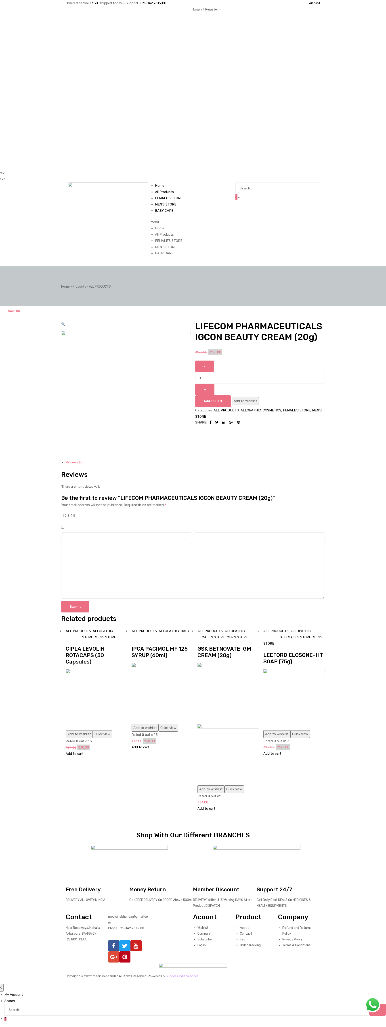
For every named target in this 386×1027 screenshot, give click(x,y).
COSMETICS (272, 410)
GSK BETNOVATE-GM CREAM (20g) (224, 652)
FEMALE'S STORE (296, 410)
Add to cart (213, 401)
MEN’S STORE (165, 247)
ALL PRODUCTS (226, 410)
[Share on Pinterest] (238, 422)
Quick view (102, 734)
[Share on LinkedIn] (223, 422)
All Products (164, 234)
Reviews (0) (75, 462)
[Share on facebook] (211, 422)
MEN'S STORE (105, 637)
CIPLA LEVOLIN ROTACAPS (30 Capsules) (85, 655)
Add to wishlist (245, 401)
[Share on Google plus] (231, 422)
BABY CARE (164, 253)
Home (159, 228)
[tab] (195, 462)
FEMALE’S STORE (168, 241)
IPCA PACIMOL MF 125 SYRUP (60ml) (160, 652)
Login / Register (205, 9)
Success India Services (182, 976)
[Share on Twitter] (216, 422)
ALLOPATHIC (251, 410)
